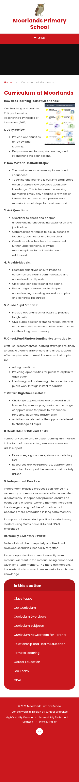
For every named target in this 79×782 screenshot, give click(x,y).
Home (8, 82)
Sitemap (27, 722)
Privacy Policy (48, 722)
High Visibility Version (19, 717)
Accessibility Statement (53, 717)
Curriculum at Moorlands (37, 82)
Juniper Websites (57, 711)
